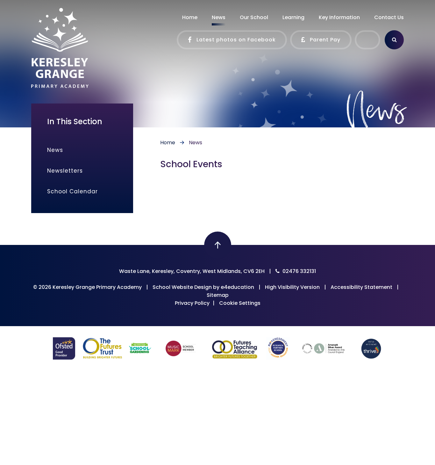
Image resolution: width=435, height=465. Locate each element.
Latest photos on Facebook (235, 39)
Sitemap (218, 295)
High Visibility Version (292, 287)
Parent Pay (324, 39)
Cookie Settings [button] (239, 303)
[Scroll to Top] (217, 245)
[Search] (394, 39)
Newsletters (65, 171)
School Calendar (72, 191)
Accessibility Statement (361, 287)
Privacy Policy (192, 303)
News (195, 142)
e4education (237, 287)
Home (167, 142)
